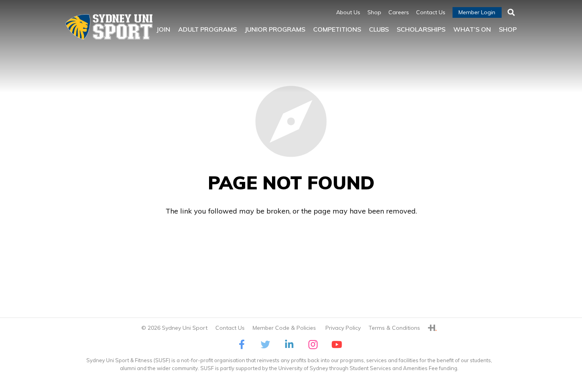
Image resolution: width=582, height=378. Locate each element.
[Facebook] (241, 344)
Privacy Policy (343, 327)
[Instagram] (313, 344)
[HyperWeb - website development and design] (432, 328)
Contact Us (230, 327)
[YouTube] (336, 344)
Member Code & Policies (285, 327)
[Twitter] (265, 344)
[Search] (511, 13)
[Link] (108, 27)
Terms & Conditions (394, 327)
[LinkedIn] (289, 344)
